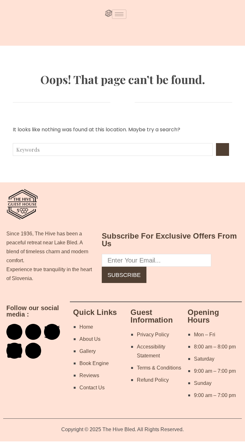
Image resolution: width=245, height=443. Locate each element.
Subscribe (124, 275)
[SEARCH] (222, 149)
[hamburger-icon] (119, 14)
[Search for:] (114, 149)
